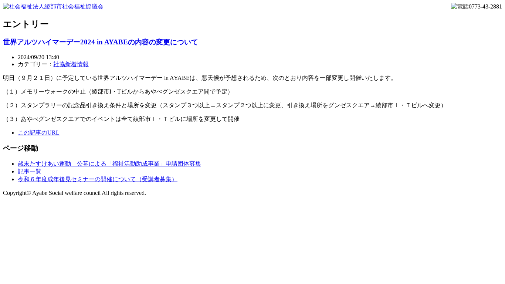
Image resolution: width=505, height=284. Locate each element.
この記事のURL (39, 132)
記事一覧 (29, 171)
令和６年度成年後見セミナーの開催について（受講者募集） (97, 179)
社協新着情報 (71, 64)
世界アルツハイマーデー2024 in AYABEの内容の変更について (100, 42)
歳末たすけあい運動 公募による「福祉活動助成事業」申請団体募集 (109, 163)
